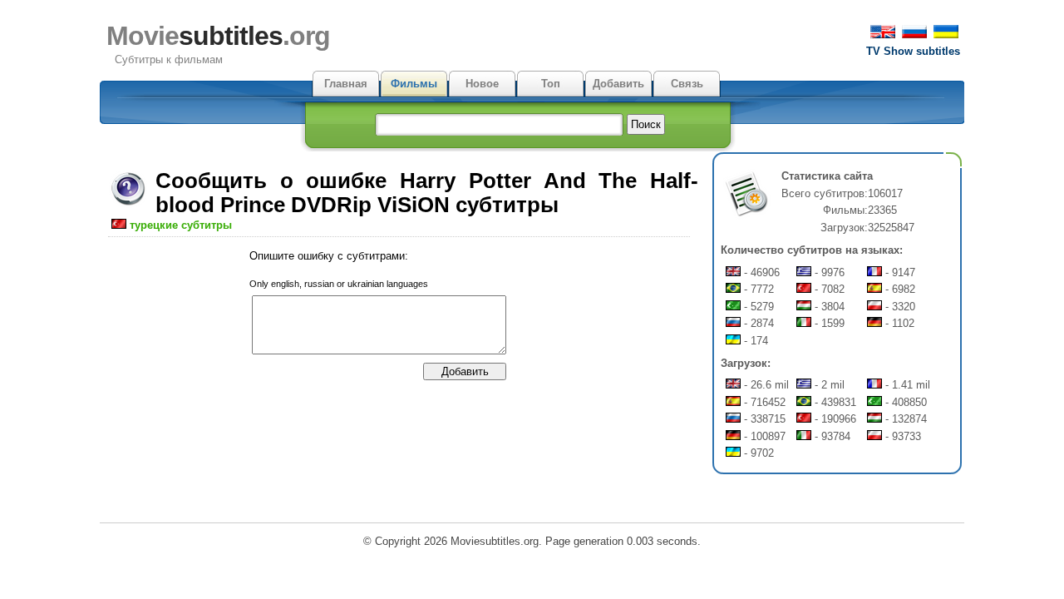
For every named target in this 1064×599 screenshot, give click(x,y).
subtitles (218, 36)
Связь (687, 83)
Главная (345, 83)
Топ (550, 83)
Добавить (618, 83)
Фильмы (414, 83)
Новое (482, 83)
